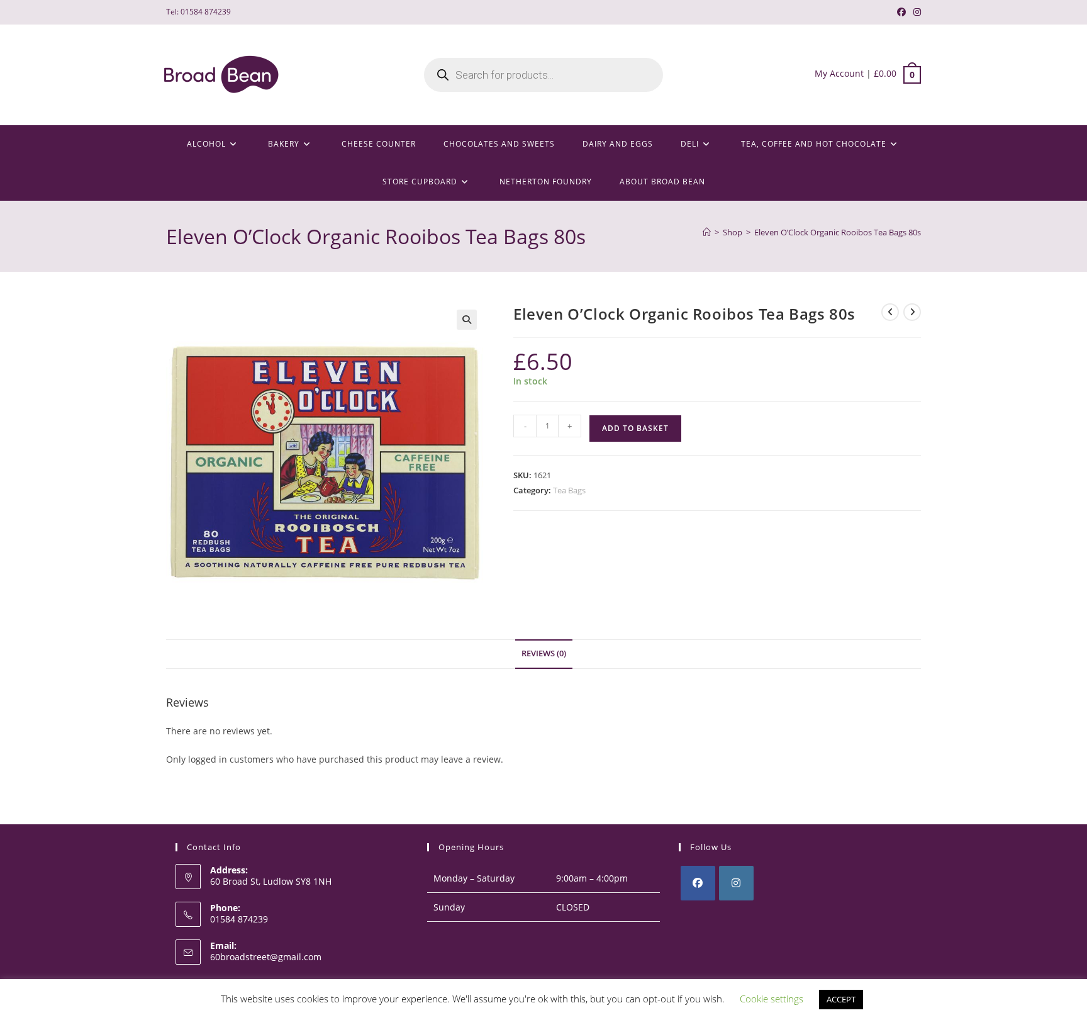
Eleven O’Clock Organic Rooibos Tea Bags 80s (837, 232)
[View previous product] (890, 312)
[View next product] (912, 312)
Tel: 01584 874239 (198, 11)
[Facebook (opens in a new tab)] (901, 12)
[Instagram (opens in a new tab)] (915, 12)
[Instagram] (736, 883)
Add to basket (635, 428)
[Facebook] (698, 883)
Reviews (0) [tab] (543, 653)
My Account (839, 73)
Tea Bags (569, 490)
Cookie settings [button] (771, 998)
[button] (467, 320)
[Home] (707, 232)
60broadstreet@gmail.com (265, 957)
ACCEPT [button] (841, 999)
